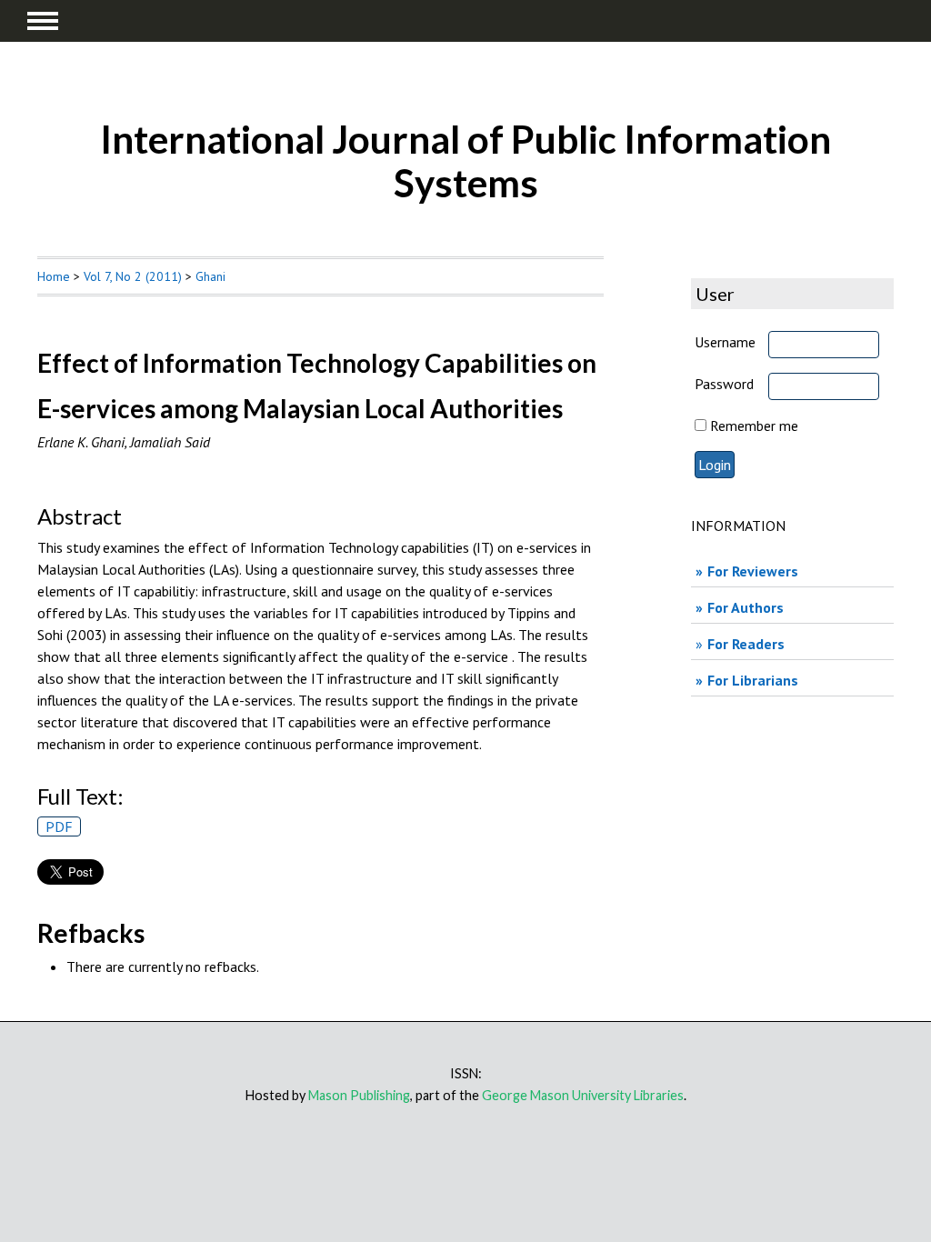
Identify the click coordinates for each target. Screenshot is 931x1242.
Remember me (754, 425)
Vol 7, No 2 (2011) (133, 276)
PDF (59, 826)
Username (725, 342)
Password (724, 384)
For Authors (745, 607)
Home (53, 276)
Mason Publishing (359, 1095)
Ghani (210, 276)
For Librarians (752, 680)
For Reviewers (752, 571)
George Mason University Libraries (583, 1095)
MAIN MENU (42, 21)
